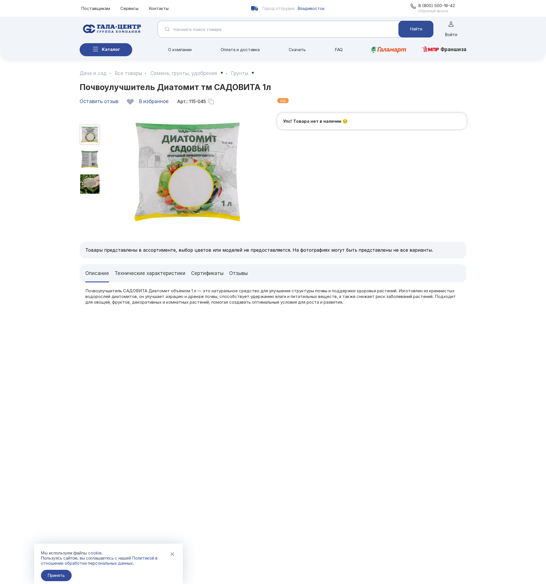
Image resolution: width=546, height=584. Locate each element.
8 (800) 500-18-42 (436, 5)
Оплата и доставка (240, 49)
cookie (95, 553)
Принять (56, 575)
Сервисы (129, 8)
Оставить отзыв (99, 101)
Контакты (159, 8)
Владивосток (311, 8)
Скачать (297, 49)
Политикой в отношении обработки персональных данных (99, 560)
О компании (180, 49)
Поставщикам (95, 8)
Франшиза (453, 49)
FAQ (339, 49)
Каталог (111, 49)
